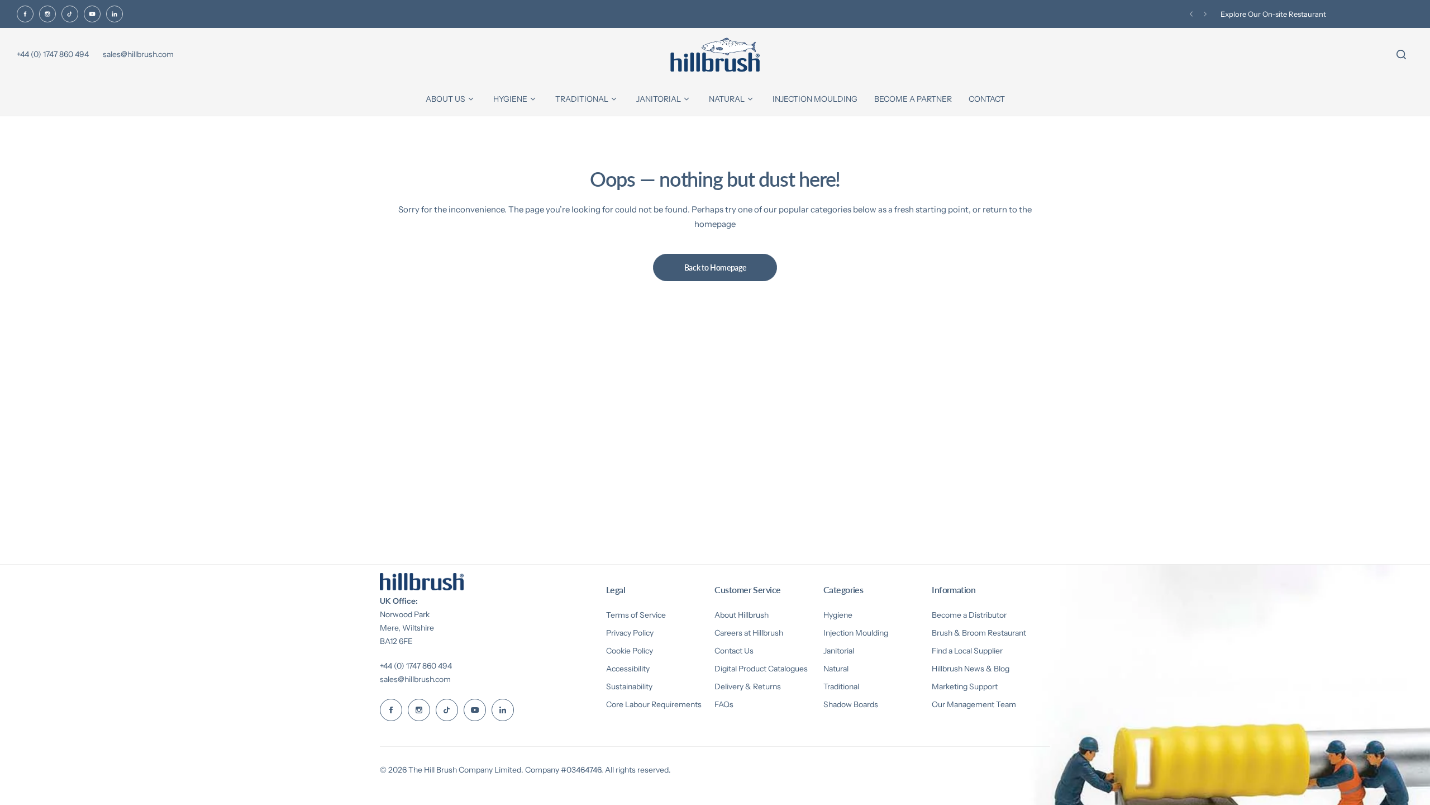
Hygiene (837, 615)
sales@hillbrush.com (415, 679)
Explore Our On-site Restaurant (1273, 14)
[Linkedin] (114, 14)
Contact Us (734, 651)
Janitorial (838, 651)
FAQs (723, 704)
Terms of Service (636, 615)
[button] (1191, 14)
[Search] (1401, 54)
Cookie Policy (629, 651)
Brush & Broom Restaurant (979, 633)
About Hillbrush (741, 615)
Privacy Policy (630, 633)
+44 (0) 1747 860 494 (416, 666)
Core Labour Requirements (654, 704)
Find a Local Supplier (967, 651)
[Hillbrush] (715, 54)
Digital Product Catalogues (761, 669)
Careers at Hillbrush (748, 633)
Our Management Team (974, 704)
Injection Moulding (855, 633)
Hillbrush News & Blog (970, 669)
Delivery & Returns (747, 686)
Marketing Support (965, 686)
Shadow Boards (850, 704)
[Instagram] (47, 14)
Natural (836, 669)
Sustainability (629, 686)
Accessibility (628, 669)
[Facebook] (25, 14)
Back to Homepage (715, 267)
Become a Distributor (969, 615)
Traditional (841, 686)
